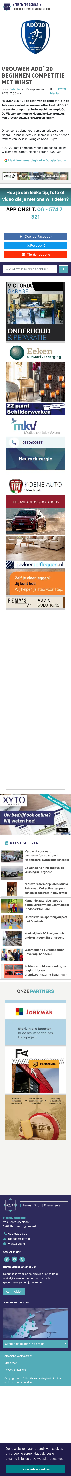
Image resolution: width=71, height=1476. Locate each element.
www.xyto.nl (16, 1244)
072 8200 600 (17, 1233)
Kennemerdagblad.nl (28, 5)
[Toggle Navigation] (64, 7)
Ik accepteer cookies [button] (36, 1468)
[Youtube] (15, 1259)
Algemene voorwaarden (18, 1356)
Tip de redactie (38, 254)
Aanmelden (14, 1292)
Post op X (37, 245)
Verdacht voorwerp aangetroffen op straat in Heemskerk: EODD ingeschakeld (47, 855)
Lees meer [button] (57, 1458)
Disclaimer (10, 1363)
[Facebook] (7, 1259)
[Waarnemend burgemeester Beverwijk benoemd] (12, 955)
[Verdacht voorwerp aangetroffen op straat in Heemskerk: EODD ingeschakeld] (12, 856)
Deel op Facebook (38, 236)
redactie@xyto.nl (19, 1238)
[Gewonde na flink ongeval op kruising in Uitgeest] (12, 873)
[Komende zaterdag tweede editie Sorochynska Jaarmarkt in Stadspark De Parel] (12, 905)
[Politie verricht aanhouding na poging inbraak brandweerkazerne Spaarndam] (12, 971)
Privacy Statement (15, 1369)
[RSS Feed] (22, 1259)
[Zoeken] (63, 269)
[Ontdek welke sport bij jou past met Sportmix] (12, 922)
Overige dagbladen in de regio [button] (25, 1344)
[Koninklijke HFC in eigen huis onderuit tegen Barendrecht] (12, 938)
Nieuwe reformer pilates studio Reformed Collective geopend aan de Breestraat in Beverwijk (46, 888)
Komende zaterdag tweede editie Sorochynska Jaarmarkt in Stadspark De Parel (47, 905)
